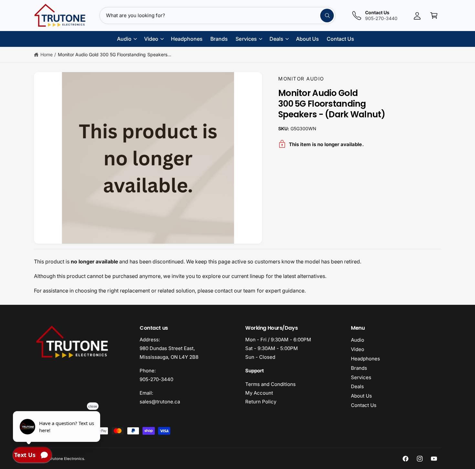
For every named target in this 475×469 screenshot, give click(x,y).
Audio (357, 340)
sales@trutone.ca (160, 402)
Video (357, 349)
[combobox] (217, 15)
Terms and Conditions (270, 384)
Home (46, 54)
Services (361, 377)
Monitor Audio (301, 79)
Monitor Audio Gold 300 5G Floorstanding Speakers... (114, 54)
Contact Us (363, 405)
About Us (361, 396)
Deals (357, 386)
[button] (434, 15)
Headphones (365, 359)
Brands (359, 368)
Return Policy (260, 402)
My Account (259, 393)
